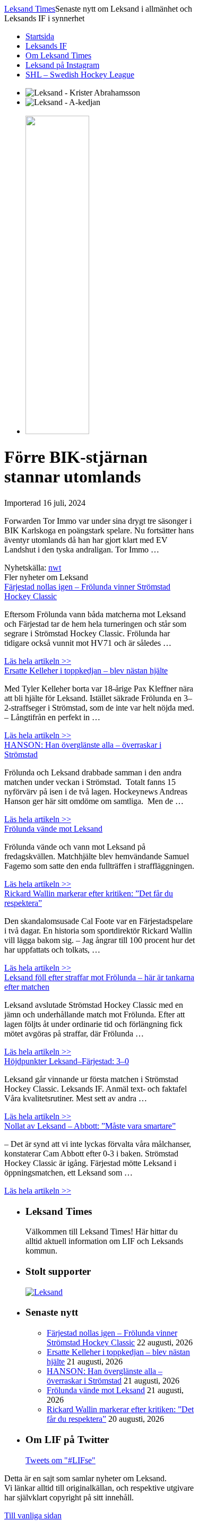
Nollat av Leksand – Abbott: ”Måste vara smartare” (90, 1125)
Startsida (39, 36)
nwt (54, 567)
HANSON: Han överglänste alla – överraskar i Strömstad (104, 1376)
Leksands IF (46, 45)
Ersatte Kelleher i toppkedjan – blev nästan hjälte (86, 670)
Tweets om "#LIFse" (60, 1460)
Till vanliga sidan (33, 1515)
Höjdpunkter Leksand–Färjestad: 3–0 (66, 1061)
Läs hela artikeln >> (37, 661)
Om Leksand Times (58, 55)
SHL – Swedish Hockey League (79, 74)
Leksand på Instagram (62, 65)
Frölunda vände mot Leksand (53, 828)
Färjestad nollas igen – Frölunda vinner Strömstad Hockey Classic (112, 1337)
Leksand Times (29, 8)
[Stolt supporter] (44, 1292)
